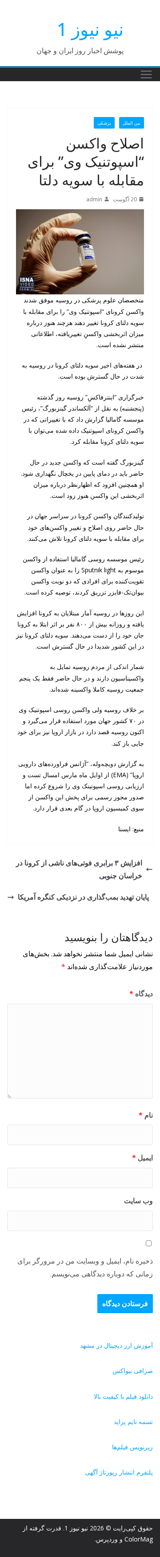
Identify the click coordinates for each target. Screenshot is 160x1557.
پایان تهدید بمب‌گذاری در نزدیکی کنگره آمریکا (83, 897)
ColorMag (138, 1539)
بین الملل (131, 123)
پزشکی (104, 123)
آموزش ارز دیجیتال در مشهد (116, 1345)
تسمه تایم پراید (133, 1421)
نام (146, 1115)
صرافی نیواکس (132, 1370)
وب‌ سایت (138, 1200)
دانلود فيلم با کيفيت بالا (123, 1396)
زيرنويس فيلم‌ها (132, 1447)
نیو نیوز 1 (90, 29)
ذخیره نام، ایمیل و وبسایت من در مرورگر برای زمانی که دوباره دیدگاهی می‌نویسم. (85, 1267)
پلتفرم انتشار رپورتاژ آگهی (119, 1472)
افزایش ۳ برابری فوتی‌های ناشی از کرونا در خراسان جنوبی (79, 869)
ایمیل (142, 1157)
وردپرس (107, 1539)
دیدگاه (141, 993)
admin (94, 199)
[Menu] (146, 74)
